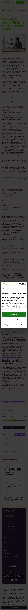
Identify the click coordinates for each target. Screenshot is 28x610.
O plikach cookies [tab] (21, 288)
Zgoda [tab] (4, 288)
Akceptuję (14, 314)
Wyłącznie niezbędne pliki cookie (14, 325)
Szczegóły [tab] (11, 288)
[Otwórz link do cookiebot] (19, 284)
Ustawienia (13, 319)
